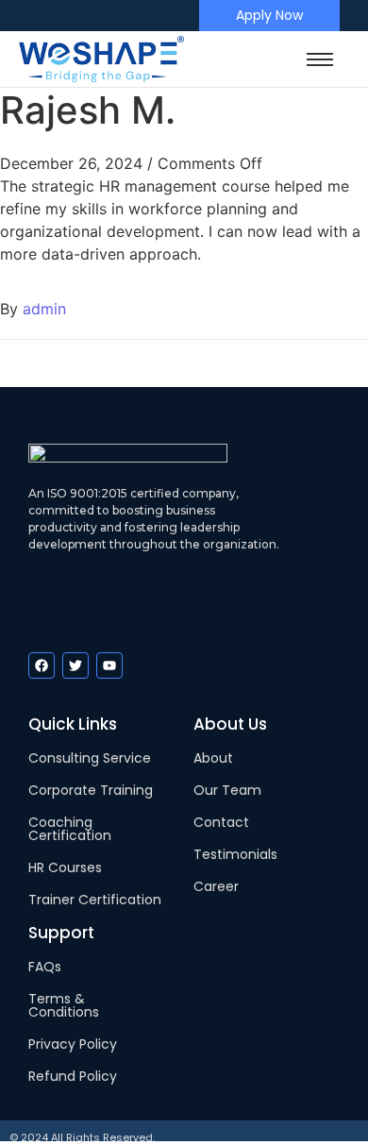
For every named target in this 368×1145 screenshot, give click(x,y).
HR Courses (65, 867)
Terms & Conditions (63, 1005)
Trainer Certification (94, 899)
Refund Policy (72, 1076)
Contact (221, 822)
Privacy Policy (72, 1044)
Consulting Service (89, 758)
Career (216, 886)
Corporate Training (90, 790)
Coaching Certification (69, 829)
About (213, 758)
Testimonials (235, 854)
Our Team (227, 790)
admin (44, 308)
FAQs (44, 966)
